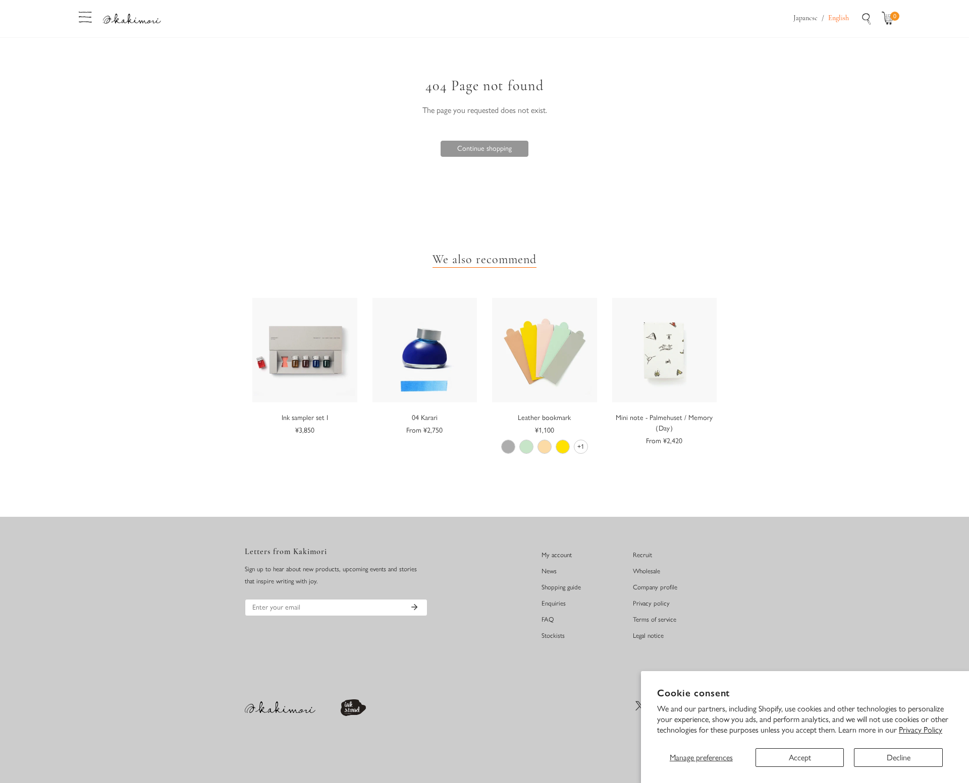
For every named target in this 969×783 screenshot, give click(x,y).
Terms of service (654, 619)
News (549, 571)
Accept (800, 757)
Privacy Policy (920, 730)
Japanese (805, 18)
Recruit (642, 555)
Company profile (655, 587)
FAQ (548, 619)
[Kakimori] (132, 18)
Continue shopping (484, 148)
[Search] (866, 18)
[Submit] (414, 607)
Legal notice (648, 635)
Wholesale (646, 571)
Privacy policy (651, 603)
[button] (889, 18)
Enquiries (554, 603)
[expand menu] (85, 16)
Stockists (553, 635)
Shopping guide (561, 587)
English (838, 18)
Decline (898, 757)
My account (557, 555)
